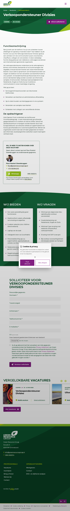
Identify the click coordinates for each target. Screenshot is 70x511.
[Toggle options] (35, 257)
